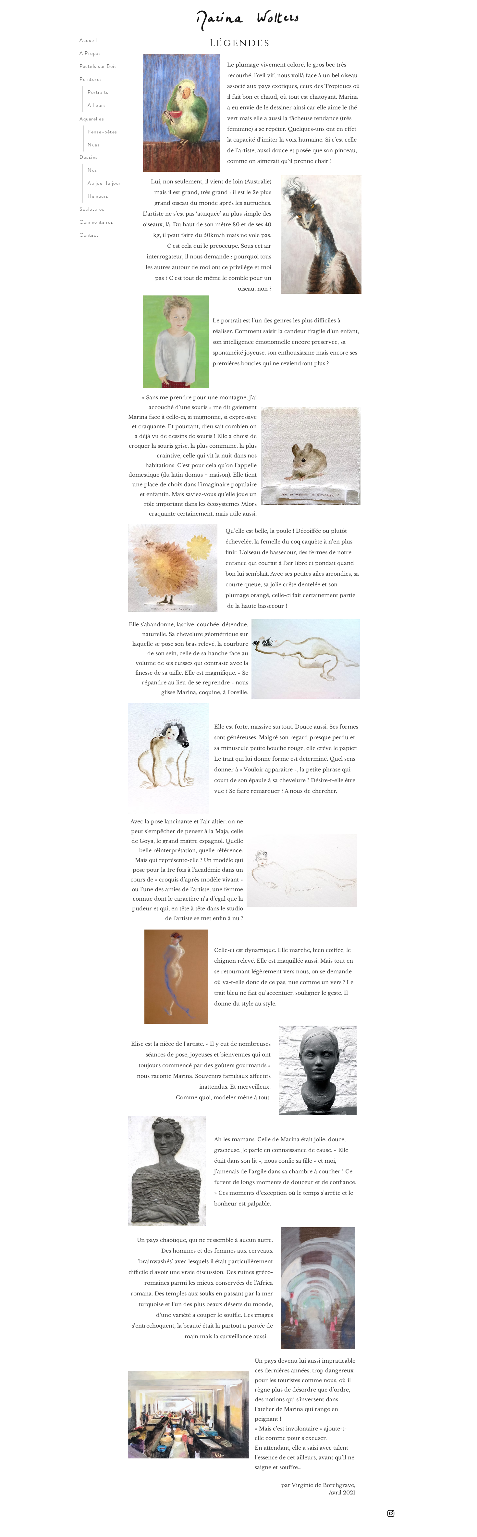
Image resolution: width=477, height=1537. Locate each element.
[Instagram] (391, 1513)
